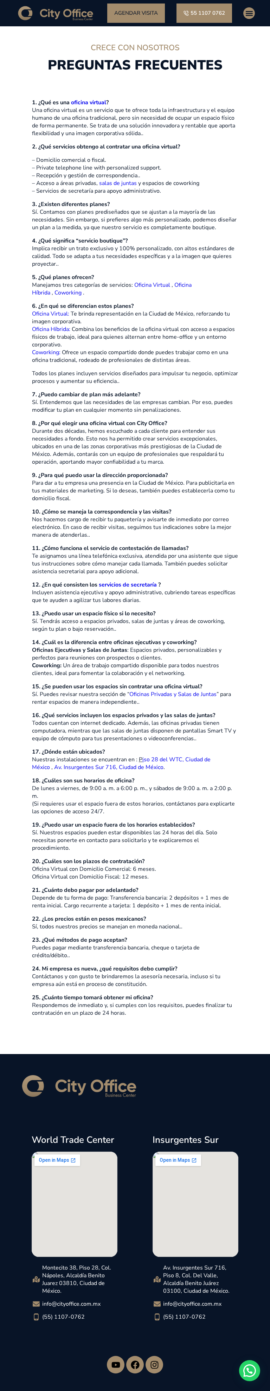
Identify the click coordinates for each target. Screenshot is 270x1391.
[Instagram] (154, 1364)
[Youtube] (115, 1364)
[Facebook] (135, 1364)
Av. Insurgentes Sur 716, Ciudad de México (108, 767)
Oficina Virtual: (50, 314)
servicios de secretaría (128, 585)
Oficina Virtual (152, 285)
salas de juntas (118, 183)
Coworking (68, 293)
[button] (249, 13)
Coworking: (46, 352)
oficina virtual (88, 102)
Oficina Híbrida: (51, 329)
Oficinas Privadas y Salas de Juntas (173, 694)
